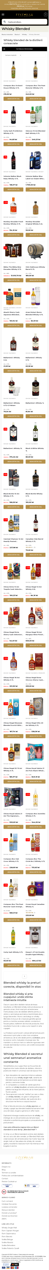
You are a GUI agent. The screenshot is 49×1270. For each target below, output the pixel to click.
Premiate (41, 673)
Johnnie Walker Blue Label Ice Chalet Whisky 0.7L (35, 177)
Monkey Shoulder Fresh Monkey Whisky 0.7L (13, 223)
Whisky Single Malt (9, 1228)
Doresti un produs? (9, 1213)
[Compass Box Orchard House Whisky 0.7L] (13, 69)
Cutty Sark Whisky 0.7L (13, 952)
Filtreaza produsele (24, 49)
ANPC (4, 1219)
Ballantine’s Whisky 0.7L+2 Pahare (12, 404)
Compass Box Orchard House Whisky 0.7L (13, 87)
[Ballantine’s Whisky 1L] (35, 386)
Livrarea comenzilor (9, 1207)
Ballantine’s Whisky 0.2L (12, 359)
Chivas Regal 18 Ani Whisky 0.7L (12, 679)
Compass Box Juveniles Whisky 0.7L (35, 815)
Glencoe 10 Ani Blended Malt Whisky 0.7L (35, 132)
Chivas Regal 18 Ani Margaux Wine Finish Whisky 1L (34, 633)
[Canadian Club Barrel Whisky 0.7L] (35, 522)
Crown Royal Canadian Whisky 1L (35, 905)
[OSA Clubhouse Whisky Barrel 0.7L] (35, 250)
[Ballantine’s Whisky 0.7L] (35, 341)
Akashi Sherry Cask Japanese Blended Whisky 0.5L (11, 313)
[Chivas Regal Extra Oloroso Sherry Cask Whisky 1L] (35, 661)
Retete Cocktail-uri (9, 1182)
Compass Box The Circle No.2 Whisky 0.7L (35, 860)
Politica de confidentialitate (12, 1176)
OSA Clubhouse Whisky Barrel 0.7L (35, 268)
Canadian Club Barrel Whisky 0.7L (34, 540)
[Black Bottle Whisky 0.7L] (35, 477)
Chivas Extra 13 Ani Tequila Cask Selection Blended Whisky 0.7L (13, 588)
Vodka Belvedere (8, 1245)
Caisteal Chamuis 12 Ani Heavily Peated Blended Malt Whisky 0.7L (13, 540)
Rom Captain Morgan (10, 1231)
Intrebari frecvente (9, 1204)
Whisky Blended (10, 81)
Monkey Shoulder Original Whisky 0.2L (34, 223)
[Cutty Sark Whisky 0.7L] (13, 936)
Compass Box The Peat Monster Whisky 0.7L (35, 87)
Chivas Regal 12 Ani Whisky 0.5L (34, 588)
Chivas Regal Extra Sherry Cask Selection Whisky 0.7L (13, 633)
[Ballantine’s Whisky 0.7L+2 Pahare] (13, 386)
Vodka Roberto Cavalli (10, 1248)
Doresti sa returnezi (9, 1216)
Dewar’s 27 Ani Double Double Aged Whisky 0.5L (35, 953)
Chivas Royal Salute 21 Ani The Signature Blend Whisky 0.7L (13, 815)
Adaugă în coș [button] (13, 99)
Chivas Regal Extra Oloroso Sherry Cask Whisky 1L (34, 679)
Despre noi (6, 1167)
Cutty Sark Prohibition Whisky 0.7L (13, 132)
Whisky (24, 34)
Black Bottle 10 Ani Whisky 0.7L (11, 495)
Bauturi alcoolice (7, 34)
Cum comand (7, 1201)
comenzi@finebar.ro (34, 2)
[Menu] (5, 14)
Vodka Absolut (7, 1242)
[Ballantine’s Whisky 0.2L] (13, 341)
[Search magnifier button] (5, 22)
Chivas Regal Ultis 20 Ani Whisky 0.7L (34, 724)
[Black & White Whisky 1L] (35, 432)
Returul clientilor (8, 1210)
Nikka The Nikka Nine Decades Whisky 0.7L (12, 268)
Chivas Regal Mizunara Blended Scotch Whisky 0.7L (13, 724)
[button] (45, 14)
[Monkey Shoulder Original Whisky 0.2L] (35, 205)
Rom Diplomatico (9, 1234)
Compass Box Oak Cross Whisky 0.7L (11, 860)
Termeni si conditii (9, 1173)
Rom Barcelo (7, 1237)
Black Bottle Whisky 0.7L (34, 495)
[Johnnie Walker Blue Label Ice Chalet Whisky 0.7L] (35, 160)
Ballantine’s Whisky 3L (13, 448)
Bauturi (17, 34)
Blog (3, 1170)
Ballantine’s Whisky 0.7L (34, 359)
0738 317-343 (12, 2)
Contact (5, 1179)
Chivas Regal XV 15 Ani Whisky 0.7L (13, 769)
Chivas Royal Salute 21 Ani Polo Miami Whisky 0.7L (35, 769)
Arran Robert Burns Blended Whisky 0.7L (34, 313)
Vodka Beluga (7, 1239)
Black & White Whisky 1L (35, 449)
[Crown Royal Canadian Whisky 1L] (35, 888)
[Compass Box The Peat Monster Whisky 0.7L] (35, 69)
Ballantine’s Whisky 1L (35, 403)
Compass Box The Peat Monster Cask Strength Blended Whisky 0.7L (13, 905)
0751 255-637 (22, 2)
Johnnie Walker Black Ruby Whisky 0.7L (12, 177)
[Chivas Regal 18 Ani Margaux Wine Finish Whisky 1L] (35, 616)
